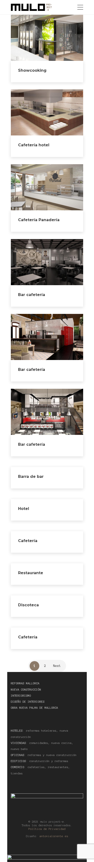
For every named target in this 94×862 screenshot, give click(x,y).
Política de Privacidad (47, 828)
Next (57, 666)
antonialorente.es (54, 836)
